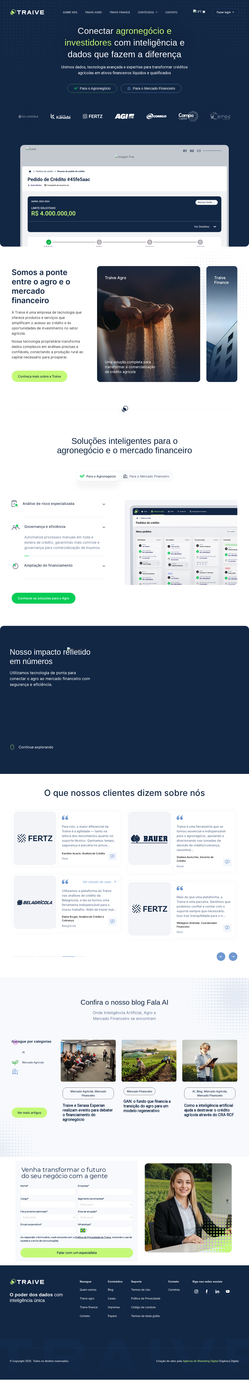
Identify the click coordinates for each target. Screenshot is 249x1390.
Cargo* (24, 1198)
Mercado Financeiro (139, 1091)
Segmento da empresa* (91, 1198)
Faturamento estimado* (33, 1211)
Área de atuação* (87, 1211)
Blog (199, 1091)
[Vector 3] (207, 1291)
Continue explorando (36, 747)
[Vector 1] (217, 1291)
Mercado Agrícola (33, 1062)
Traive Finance (120, 12)
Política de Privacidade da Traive (93, 1237)
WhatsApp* (84, 1224)
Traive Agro (93, 12)
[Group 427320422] (196, 1291)
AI (23, 1052)
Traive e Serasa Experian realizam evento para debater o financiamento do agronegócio (88, 1112)
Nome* (24, 1185)
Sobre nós (70, 12)
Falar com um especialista (77, 1253)
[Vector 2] (228, 1291)
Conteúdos (146, 12)
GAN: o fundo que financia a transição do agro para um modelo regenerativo (147, 1106)
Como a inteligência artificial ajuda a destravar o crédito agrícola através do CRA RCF (209, 1110)
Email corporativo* (31, 1224)
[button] (221, 956)
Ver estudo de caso (97, 882)
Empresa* (83, 1185)
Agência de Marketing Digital (200, 1361)
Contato (171, 12)
